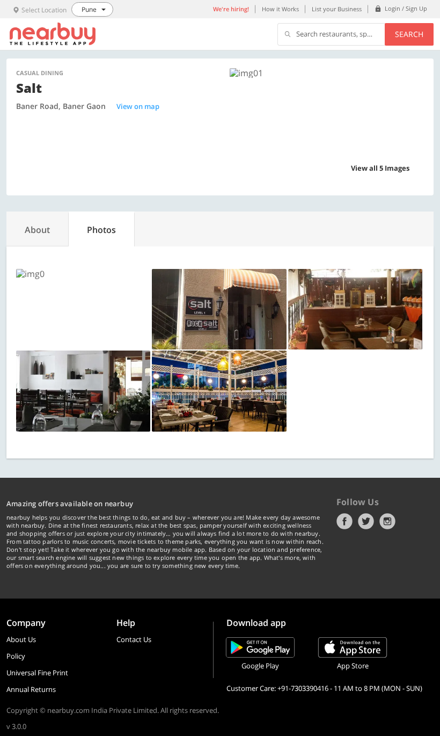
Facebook (344, 521)
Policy (15, 656)
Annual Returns (31, 689)
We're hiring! (231, 9)
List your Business (337, 9)
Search (409, 34)
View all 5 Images (380, 168)
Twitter (366, 521)
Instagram (387, 521)
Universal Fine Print (37, 672)
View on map (137, 106)
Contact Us (133, 639)
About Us (21, 639)
